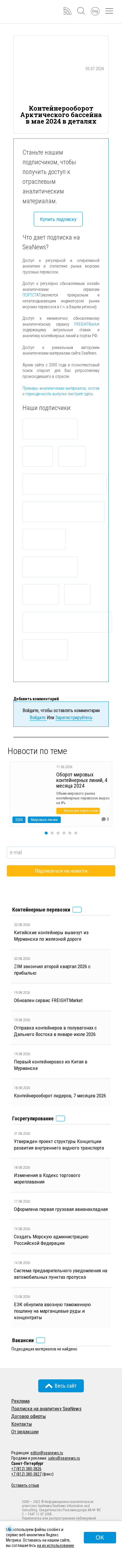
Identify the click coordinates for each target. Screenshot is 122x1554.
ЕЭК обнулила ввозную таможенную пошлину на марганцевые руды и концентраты (52, 1310)
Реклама (20, 1401)
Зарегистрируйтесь (73, 717)
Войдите (38, 717)
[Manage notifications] (10, 1529)
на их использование (55, 1545)
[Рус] (14, 1439)
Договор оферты (28, 1416)
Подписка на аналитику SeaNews (46, 1409)
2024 (19, 819)
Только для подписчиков (81, 811)
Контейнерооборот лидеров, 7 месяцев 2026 (60, 1096)
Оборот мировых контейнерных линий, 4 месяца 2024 (81, 780)
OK (100, 1537)
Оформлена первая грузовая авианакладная (61, 1209)
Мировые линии (44, 819)
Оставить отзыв (25, 1485)
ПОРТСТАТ (32, 295)
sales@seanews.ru (64, 1458)
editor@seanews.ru (46, 1452)
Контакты (21, 1424)
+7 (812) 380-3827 (26, 1474)
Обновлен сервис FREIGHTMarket (48, 1000)
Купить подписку (58, 219)
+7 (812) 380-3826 (26, 1468)
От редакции (24, 1432)
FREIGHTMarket (86, 324)
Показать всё (77, 909)
